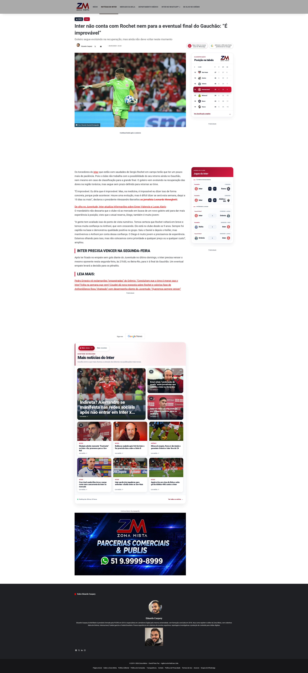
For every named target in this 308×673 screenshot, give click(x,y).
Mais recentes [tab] (102, 348)
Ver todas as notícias (175, 499)
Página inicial (97, 668)
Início (95, 7)
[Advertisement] (130, 152)
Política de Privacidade (172, 668)
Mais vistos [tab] (87, 348)
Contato (160, 668)
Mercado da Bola (127, 7)
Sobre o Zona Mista (110, 668)
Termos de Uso (187, 668)
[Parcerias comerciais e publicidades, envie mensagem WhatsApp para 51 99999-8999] (130, 544)
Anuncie (196, 668)
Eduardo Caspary (86, 46)
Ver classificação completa (212, 114)
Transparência (152, 668)
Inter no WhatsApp (170, 7)
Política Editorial (123, 668)
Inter (86, 19)
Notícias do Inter (109, 7)
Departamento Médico (148, 7)
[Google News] (135, 336)
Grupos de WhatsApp (208, 668)
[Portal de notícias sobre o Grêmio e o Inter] (83, 6)
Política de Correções (138, 668)
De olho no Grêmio (191, 7)
